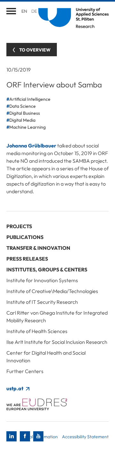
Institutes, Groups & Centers (46, 269)
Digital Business (24, 113)
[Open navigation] (11, 11)
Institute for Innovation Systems (42, 280)
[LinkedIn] (11, 436)
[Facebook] (25, 436)
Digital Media (22, 120)
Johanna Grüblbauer (31, 145)
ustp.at (15, 388)
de (34, 11)
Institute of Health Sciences (36, 331)
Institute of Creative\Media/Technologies (52, 291)
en (24, 11)
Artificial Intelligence (29, 99)
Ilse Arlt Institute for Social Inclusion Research (56, 342)
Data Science (22, 106)
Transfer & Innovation (38, 248)
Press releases (27, 259)
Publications (24, 237)
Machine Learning (27, 127)
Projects (19, 226)
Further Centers (24, 371)
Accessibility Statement (85, 437)
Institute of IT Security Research (42, 302)
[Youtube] (38, 436)
